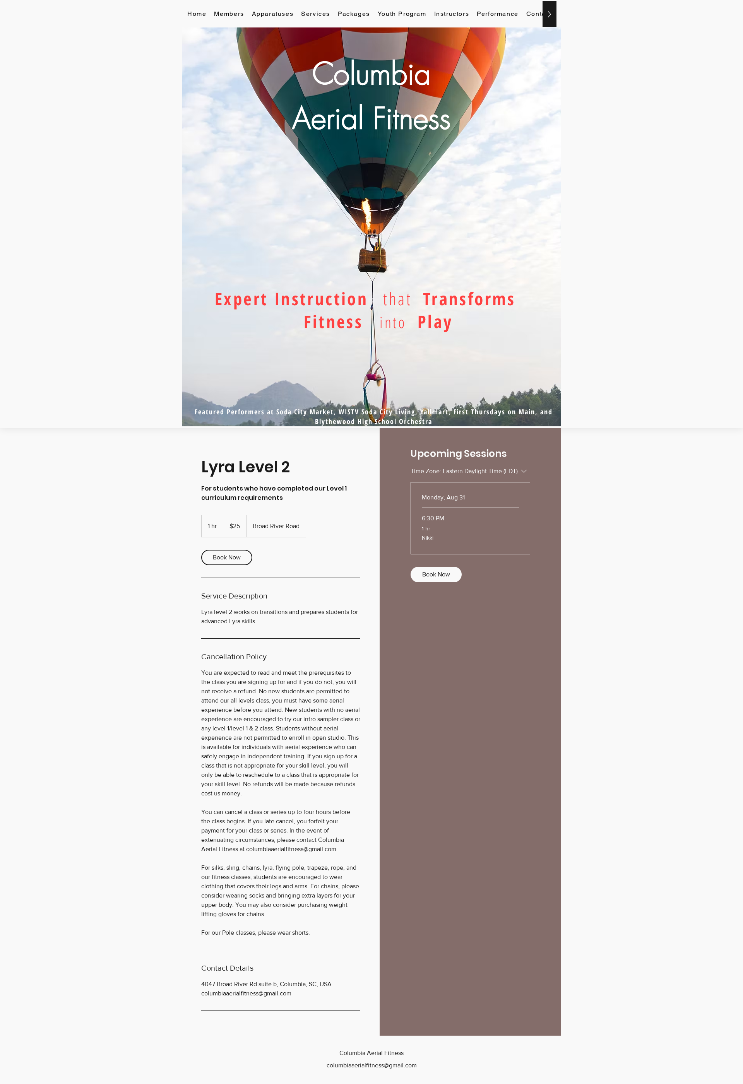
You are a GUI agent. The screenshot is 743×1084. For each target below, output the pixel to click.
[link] (226, 557)
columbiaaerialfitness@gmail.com (372, 1065)
